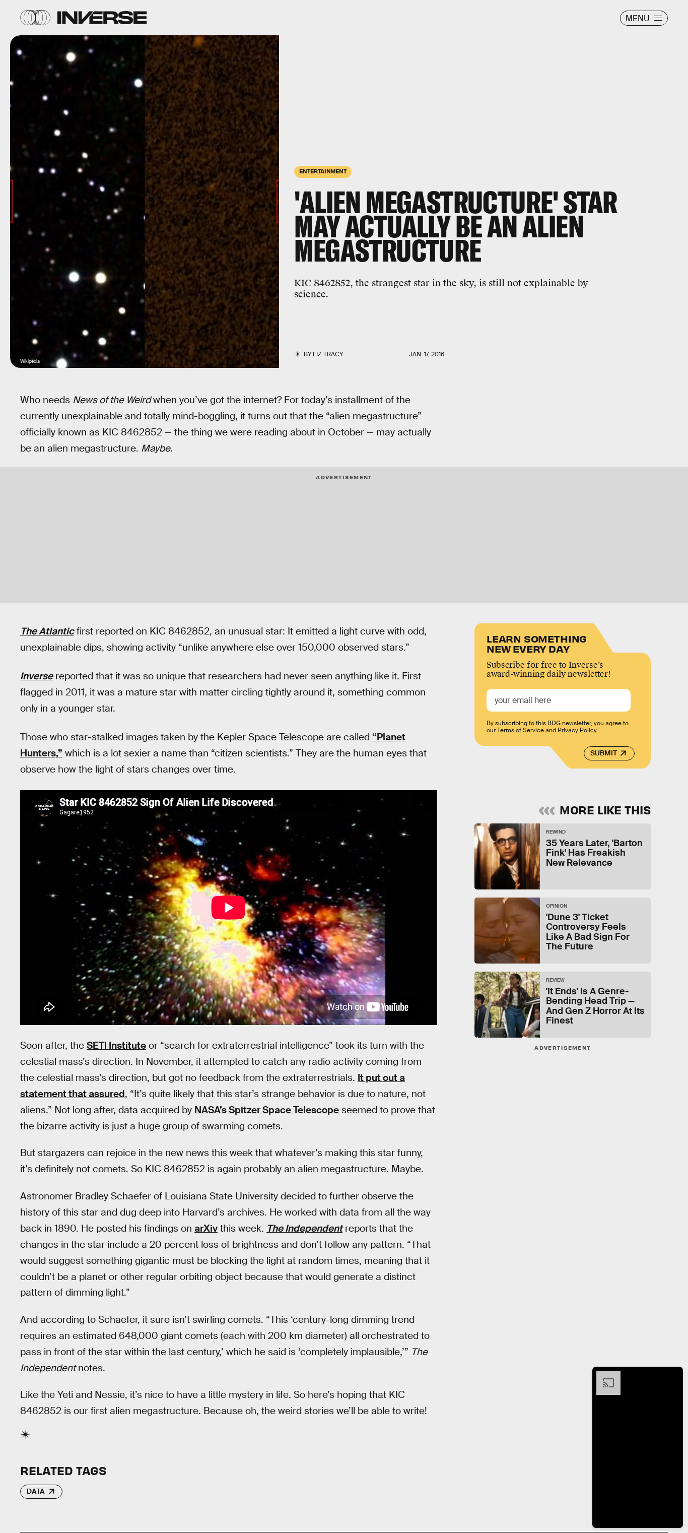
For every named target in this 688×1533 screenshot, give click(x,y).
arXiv (206, 1228)
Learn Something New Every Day (537, 643)
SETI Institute (116, 1045)
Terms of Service (520, 731)
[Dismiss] (672, 1376)
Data (36, 1491)
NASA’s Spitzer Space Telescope (266, 1110)
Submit (603, 753)
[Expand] (603, 1376)
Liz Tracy (328, 354)
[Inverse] (102, 17)
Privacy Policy (577, 731)
